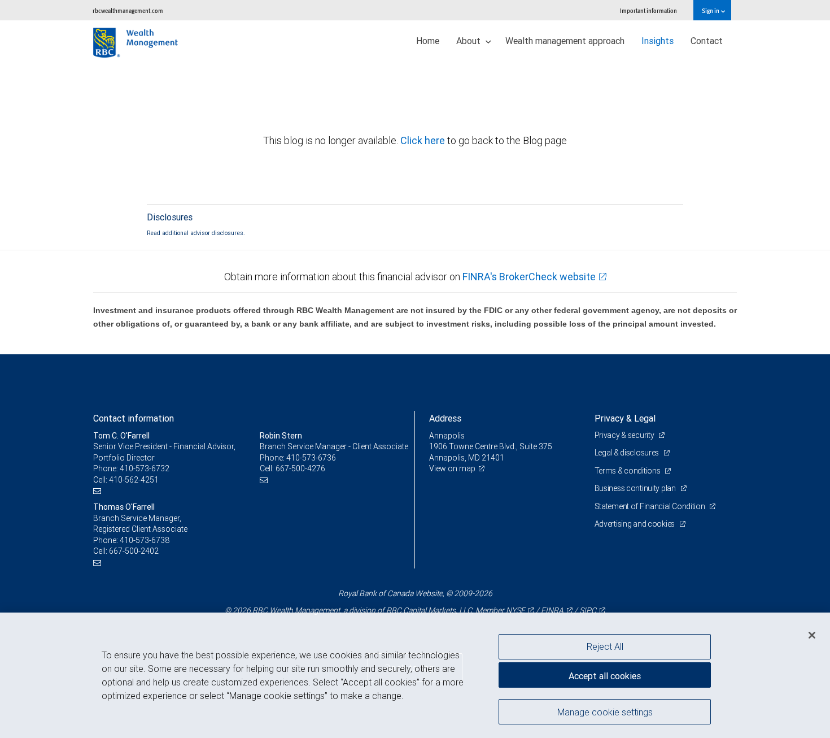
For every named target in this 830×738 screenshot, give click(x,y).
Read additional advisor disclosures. (196, 233)
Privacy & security (625, 435)
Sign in (711, 10)
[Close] (812, 635)
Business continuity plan (636, 488)
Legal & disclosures (628, 453)
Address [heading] (445, 418)
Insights (657, 40)
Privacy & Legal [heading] (625, 418)
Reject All (605, 646)
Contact (707, 40)
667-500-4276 (300, 468)
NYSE (515, 610)
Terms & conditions (628, 471)
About (469, 40)
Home (427, 40)
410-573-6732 (144, 468)
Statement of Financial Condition (651, 506)
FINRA (552, 610)
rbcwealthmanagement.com (128, 10)
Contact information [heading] (133, 418)
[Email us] (98, 490)
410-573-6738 (144, 540)
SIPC (587, 610)
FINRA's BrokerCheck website (529, 276)
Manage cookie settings (605, 711)
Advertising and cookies (635, 524)
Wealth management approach (564, 40)
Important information (648, 10)
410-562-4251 (134, 480)
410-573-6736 (311, 458)
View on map (452, 468)
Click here (423, 140)
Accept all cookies (605, 675)
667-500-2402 (134, 551)
